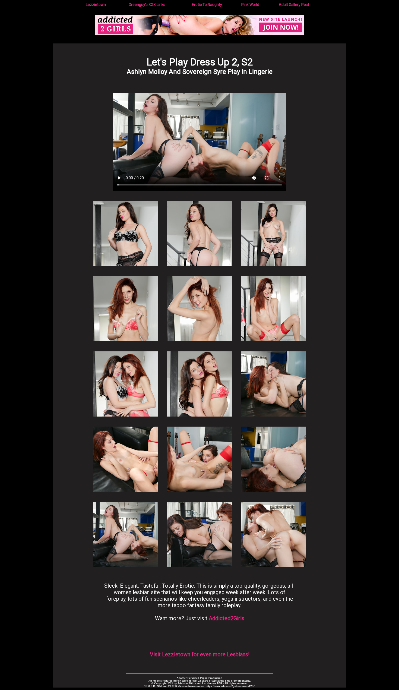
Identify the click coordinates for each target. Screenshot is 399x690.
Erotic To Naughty (207, 4)
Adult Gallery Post (294, 4)
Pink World (250, 4)
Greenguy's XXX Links (147, 4)
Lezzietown (96, 4)
